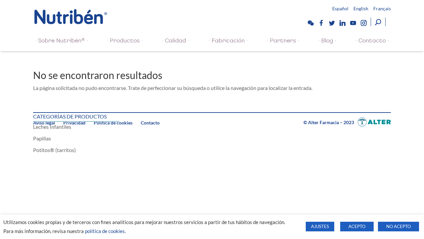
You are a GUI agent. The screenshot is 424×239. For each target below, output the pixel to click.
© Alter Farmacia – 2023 (329, 122)
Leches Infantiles (52, 126)
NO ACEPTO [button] (398, 226)
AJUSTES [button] (320, 226)
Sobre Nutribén (61, 40)
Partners (283, 40)
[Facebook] (321, 23)
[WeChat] (310, 23)
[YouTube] (352, 23)
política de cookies (105, 231)
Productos (125, 40)
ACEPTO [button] (356, 226)
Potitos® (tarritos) (54, 150)
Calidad (175, 40)
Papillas (42, 138)
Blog (327, 40)
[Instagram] (363, 23)
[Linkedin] (342, 23)
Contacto (372, 40)
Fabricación (228, 40)
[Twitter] (331, 23)
